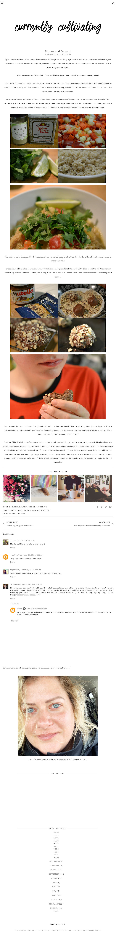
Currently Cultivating (61, 930)
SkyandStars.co (94, 930)
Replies (16, 603)
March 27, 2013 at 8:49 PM (24, 540)
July (55, 883)
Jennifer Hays (15, 584)
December (54, 861)
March (54, 900)
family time (9, 510)
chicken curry (19, 507)
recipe (10, 257)
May (54, 891)
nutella (45, 510)
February (54, 904)
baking (6, 507)
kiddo (19, 510)
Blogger (30, 930)
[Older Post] (72, 523)
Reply (12, 547)
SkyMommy (15, 570)
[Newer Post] (34, 523)
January (54, 908)
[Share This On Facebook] (97, 507)
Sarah (19, 609)
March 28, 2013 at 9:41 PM (31, 570)
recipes (21, 514)
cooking (42, 507)
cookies (33, 507)
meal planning (31, 510)
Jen (11, 540)
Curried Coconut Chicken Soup (28, 83)
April (54, 895)
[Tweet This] (101, 507)
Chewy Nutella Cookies (47, 269)
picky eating (9, 514)
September (54, 874)
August (54, 878)
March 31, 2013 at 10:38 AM (37, 609)
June (54, 887)
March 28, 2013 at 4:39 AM (33, 555)
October (54, 870)
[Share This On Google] (111, 507)
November (55, 865)
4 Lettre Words (16, 555)
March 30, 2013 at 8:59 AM (32, 584)
